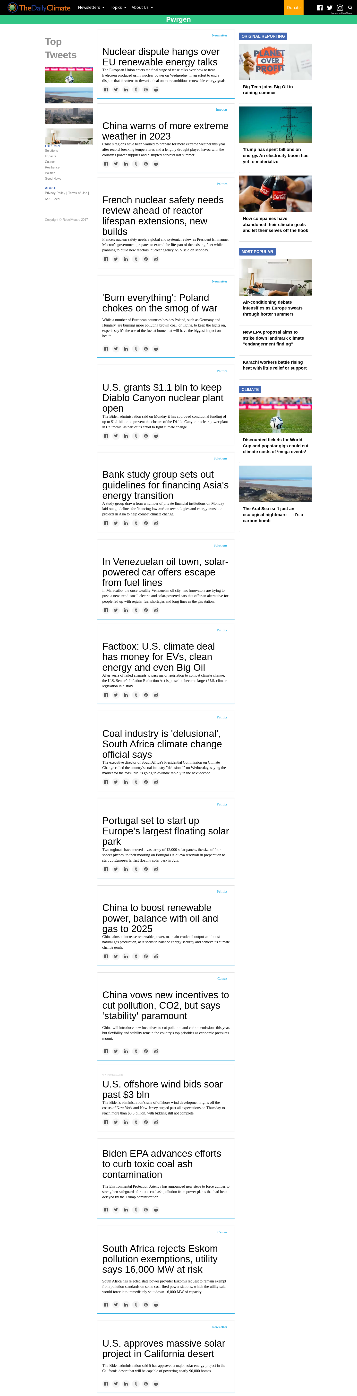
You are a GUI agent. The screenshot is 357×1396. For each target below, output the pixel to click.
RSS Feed (52, 199)
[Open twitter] (330, 8)
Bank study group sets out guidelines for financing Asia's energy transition (165, 485)
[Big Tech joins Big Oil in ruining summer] (275, 61)
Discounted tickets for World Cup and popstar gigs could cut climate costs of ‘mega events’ (275, 445)
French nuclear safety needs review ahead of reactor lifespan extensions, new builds (163, 215)
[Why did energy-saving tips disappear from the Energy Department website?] (69, 136)
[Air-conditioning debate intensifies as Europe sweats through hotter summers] (275, 276)
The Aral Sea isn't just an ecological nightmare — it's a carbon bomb (273, 514)
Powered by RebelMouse (341, 13)
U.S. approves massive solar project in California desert (163, 1348)
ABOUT (51, 188)
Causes (222, 979)
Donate (294, 7)
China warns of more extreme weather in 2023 (165, 130)
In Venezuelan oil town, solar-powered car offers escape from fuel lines (165, 572)
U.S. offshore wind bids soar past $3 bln (162, 1089)
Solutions (220, 458)
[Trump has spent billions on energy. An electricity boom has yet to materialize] (275, 124)
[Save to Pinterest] (146, 89)
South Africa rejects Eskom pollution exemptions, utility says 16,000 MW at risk (160, 1259)
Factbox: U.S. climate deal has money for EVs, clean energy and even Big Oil (158, 656)
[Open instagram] (340, 8)
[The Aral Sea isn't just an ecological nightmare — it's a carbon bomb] (69, 95)
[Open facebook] (320, 8)
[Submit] (350, 7)
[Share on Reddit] (156, 89)
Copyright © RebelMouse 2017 (66, 219)
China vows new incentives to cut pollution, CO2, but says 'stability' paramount (165, 1005)
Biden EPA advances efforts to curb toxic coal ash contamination (161, 1164)
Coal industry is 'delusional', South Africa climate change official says (162, 744)
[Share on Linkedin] (126, 89)
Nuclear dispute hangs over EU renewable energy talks (161, 56)
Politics (222, 184)
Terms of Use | (78, 193)
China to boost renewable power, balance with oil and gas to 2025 (160, 918)
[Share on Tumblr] (136, 89)
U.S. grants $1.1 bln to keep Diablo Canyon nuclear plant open (162, 398)
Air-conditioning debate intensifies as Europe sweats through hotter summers (273, 308)
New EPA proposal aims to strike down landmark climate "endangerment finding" (273, 338)
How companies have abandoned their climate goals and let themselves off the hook (275, 224)
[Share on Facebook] (106, 89)
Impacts (221, 109)
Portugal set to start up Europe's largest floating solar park (165, 831)
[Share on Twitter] (116, 89)
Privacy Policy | (56, 193)
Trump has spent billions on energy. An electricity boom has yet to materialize (275, 155)
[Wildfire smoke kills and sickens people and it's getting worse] (69, 115)
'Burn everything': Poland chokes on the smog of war (159, 302)
